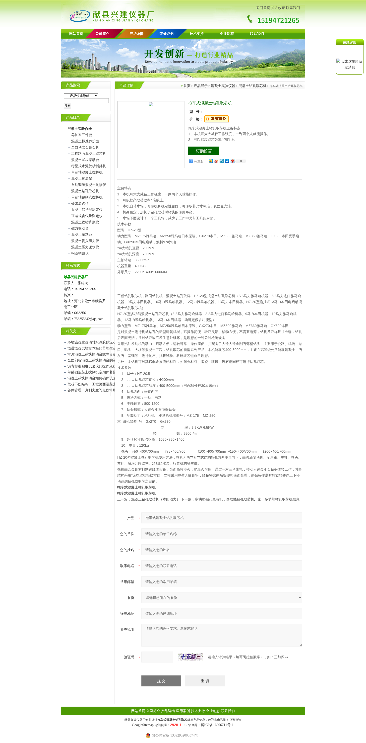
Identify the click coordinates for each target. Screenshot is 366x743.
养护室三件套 (81, 135)
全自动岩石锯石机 (85, 147)
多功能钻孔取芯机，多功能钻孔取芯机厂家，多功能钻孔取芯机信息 (247, 499)
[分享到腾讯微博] (221, 161)
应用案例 (183, 711)
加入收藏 (278, 8)
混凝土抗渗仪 (81, 178)
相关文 (71, 331)
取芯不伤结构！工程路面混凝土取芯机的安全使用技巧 (109, 384)
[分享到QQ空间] (210, 161)
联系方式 (73, 265)
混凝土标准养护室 (85, 141)
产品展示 (201, 86)
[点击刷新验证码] (190, 657)
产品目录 (73, 117)
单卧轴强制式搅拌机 (87, 197)
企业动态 (227, 34)
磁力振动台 (80, 228)
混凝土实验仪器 (223, 86)
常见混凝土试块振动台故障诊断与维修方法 (100, 354)
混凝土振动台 (81, 235)
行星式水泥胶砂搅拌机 (88, 166)
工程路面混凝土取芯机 (88, 154)
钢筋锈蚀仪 (80, 253)
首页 (186, 86)
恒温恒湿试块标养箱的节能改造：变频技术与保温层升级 (111, 348)
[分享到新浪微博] (216, 161)
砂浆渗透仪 (80, 203)
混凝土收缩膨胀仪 (85, 222)
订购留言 (204, 151)
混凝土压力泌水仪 (85, 247)
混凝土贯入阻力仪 (85, 241)
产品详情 (136, 34)
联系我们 (293, 8)
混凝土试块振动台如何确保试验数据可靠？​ (100, 378)
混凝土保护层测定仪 (87, 210)
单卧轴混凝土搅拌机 (87, 172)
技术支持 (197, 34)
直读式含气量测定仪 (87, 216)
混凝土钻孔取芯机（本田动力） (155, 499)
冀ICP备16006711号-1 (217, 725)
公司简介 (153, 711)
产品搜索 (73, 85)
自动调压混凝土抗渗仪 (88, 185)
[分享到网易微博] (232, 161)
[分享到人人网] (227, 161)
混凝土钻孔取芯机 (85, 191)
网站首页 (76, 34)
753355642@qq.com (89, 319)
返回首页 (263, 8)
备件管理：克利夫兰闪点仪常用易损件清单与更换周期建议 (112, 390)
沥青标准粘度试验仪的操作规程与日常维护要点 (104, 366)
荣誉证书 (167, 34)
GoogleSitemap (143, 725)
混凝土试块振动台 (85, 160)
